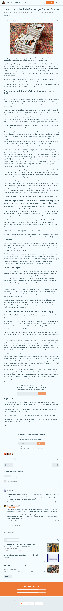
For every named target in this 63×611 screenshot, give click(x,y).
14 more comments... (9, 532)
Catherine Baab (7, 15)
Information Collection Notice (31, 448)
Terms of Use (39, 446)
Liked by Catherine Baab (13, 492)
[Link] (1, 92)
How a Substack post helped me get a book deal (21, 555)
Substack (24, 607)
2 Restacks (21, 454)
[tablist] (10, 476)
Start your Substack (27, 604)
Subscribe (50, 3)
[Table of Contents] (2, 305)
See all (7, 576)
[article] (31, 547)
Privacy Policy (43, 448)
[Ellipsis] (58, 490)
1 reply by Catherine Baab (15, 525)
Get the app (39, 604)
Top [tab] (5, 540)
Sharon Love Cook (12, 490)
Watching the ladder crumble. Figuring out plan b (17, 546)
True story (6, 557)
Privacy (33, 600)
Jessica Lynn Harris (12, 505)
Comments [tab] (7, 476)
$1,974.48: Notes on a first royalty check (18, 566)
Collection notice (44, 600)
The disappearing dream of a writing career (20, 544)
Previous (9, 465)
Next (54, 465)
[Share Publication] (44, 2)
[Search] (40, 2)
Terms (37, 600)
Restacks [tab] (13, 476)
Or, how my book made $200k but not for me (16, 568)
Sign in (58, 3)
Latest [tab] (9, 540)
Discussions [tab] (15, 540)
